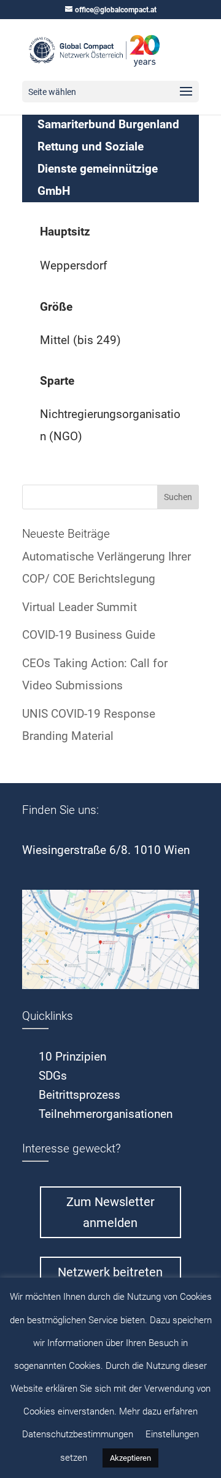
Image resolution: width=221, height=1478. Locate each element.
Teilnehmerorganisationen (106, 1114)
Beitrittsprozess (79, 1095)
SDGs (53, 1076)
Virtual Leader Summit (79, 607)
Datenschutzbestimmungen (77, 1434)
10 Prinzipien (72, 1056)
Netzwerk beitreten (110, 1272)
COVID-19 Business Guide (88, 635)
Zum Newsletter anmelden (110, 1212)
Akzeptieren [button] (130, 1458)
